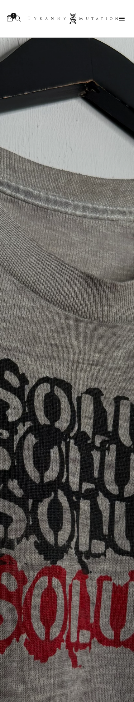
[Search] (18, 18)
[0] (9, 18)
